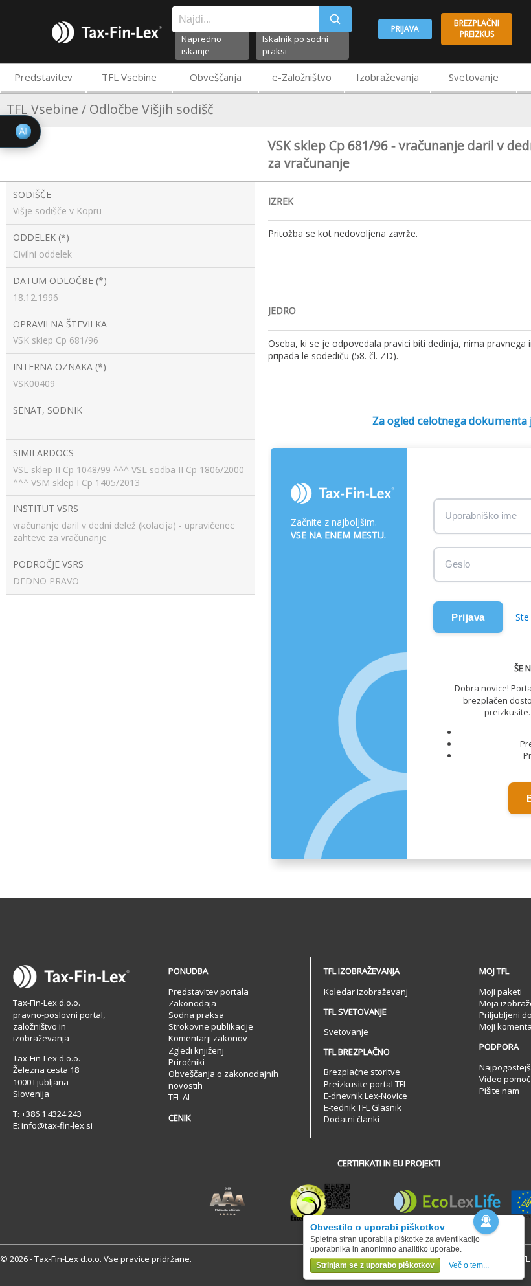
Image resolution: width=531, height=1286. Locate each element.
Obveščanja (216, 77)
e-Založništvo (302, 77)
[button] (486, 1221)
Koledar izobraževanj (366, 991)
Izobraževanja (387, 77)
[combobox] (245, 19)
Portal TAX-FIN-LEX (107, 32)
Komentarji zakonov (207, 1038)
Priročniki (186, 1062)
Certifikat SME (320, 1201)
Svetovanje (474, 77)
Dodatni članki (351, 1119)
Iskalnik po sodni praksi (295, 45)
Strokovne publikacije (210, 1026)
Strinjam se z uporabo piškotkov (375, 1265)
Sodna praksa (196, 1015)
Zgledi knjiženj (196, 1050)
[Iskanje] (335, 19)
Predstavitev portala (208, 991)
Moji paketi (500, 991)
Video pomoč (504, 1079)
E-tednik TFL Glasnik (362, 1107)
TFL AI (179, 1097)
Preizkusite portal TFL (365, 1084)
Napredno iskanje (201, 45)
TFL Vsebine (129, 77)
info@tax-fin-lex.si (57, 1125)
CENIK (179, 1118)
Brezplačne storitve (362, 1072)
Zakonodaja (192, 1003)
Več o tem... (469, 1265)
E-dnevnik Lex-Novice (365, 1096)
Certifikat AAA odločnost (228, 1201)
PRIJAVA (405, 28)
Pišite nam (499, 1090)
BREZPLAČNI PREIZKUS (476, 28)
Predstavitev (43, 77)
